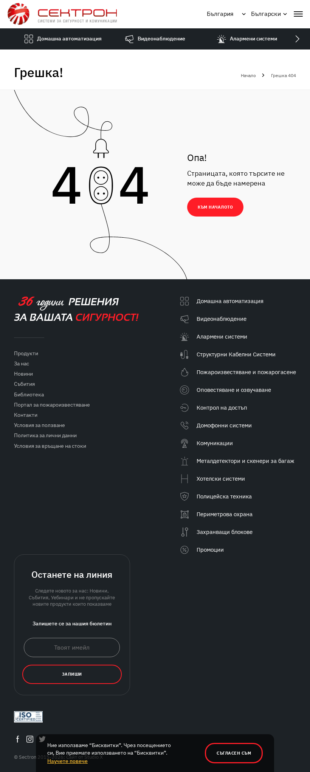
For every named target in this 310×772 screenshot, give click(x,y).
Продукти (26, 353)
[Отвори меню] (298, 14)
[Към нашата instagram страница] (29, 739)
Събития (24, 384)
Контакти (25, 415)
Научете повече (67, 761)
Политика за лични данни (45, 435)
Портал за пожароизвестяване (52, 404)
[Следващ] (297, 39)
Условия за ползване (39, 425)
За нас (21, 363)
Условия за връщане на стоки (50, 445)
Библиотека (29, 394)
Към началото (215, 207)
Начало (248, 75)
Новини (23, 373)
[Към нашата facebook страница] (17, 739)
